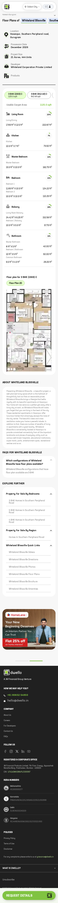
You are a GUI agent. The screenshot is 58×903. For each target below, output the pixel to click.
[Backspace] (46, 868)
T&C (38, 885)
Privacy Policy (26, 885)
